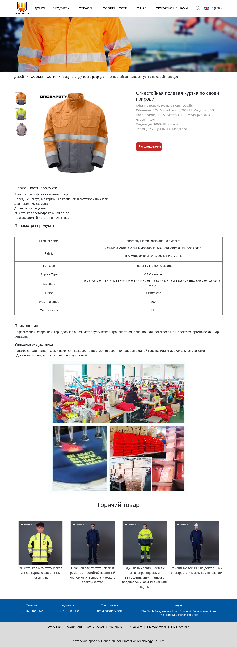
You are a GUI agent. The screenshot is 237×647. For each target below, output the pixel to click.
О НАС (142, 8)
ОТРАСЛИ (86, 8)
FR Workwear (156, 627)
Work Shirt (74, 627)
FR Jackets (134, 627)
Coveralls (115, 627)
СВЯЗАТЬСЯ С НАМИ (172, 8)
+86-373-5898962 (66, 611)
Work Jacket (95, 627)
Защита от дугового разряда (83, 77)
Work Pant (55, 627)
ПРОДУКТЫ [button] (61, 8)
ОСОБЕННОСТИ (115, 8)
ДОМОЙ (40, 8)
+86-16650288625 (31, 611)
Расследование (149, 146)
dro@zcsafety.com (110, 611)
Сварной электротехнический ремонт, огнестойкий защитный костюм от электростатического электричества (92, 575)
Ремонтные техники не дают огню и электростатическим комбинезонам (196, 570)
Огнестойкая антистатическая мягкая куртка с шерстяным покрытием (40, 572)
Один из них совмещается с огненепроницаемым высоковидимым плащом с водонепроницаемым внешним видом (144, 577)
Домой (19, 77)
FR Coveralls (180, 627)
